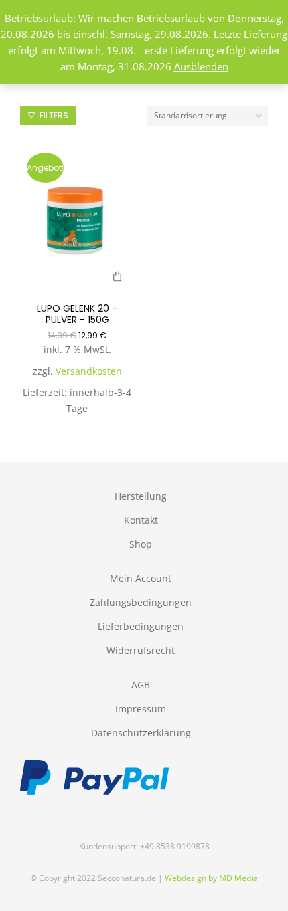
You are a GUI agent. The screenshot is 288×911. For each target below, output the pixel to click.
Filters (54, 115)
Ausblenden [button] (201, 66)
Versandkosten (89, 371)
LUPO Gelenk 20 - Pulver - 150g (77, 314)
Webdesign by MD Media (211, 878)
